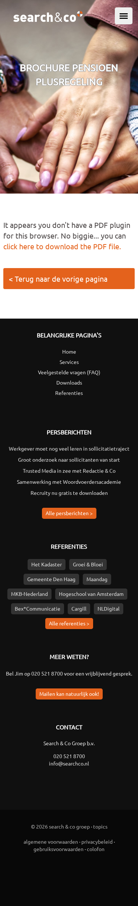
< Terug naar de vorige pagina (58, 278)
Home (69, 351)
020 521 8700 (47, 673)
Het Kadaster (46, 564)
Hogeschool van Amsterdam (91, 593)
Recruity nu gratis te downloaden (69, 492)
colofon (96, 849)
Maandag (96, 579)
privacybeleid (97, 841)
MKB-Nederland (29, 593)
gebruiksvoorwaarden (58, 849)
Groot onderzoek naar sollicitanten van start (69, 459)
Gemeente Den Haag (51, 579)
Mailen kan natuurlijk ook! (69, 693)
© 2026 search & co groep (60, 826)
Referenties (69, 392)
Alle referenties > (69, 623)
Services (69, 361)
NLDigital (109, 608)
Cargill (78, 608)
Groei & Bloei (88, 564)
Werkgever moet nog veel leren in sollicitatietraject (69, 448)
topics (100, 826)
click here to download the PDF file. (62, 246)
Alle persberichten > (69, 513)
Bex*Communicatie (37, 608)
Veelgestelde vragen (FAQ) (69, 372)
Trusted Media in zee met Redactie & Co (69, 470)
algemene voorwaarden (51, 841)
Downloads (69, 382)
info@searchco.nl (69, 763)
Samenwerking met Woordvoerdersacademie (69, 481)
